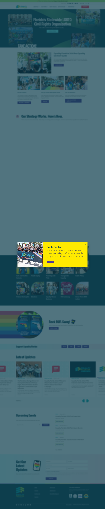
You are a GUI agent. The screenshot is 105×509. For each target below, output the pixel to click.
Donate (50, 262)
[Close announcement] (86, 244)
